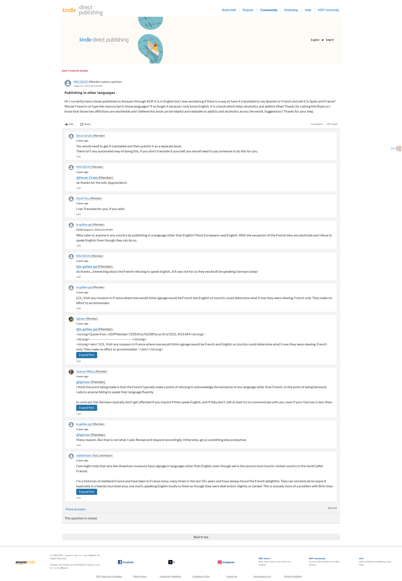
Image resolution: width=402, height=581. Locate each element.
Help (308, 10)
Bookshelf (229, 10)
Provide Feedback (293, 576)
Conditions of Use (201, 576)
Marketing (291, 10)
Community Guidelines (170, 576)
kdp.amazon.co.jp (262, 576)
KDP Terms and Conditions (109, 576)
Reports (248, 10)
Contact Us (231, 576)
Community (268, 10)
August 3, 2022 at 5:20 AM (88, 85)
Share (87, 124)
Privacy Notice (140, 576)
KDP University (328, 10)
